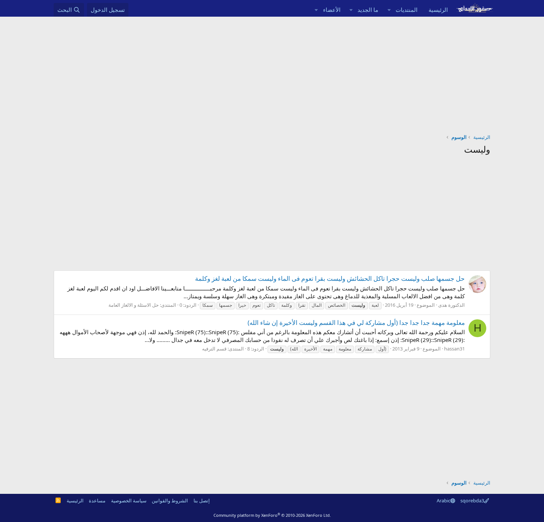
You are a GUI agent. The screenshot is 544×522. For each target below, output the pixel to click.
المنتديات (406, 9)
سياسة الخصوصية (129, 500)
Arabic (443, 500)
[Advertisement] (272, 72)
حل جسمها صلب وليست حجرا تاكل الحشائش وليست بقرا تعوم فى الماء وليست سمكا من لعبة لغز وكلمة (330, 278)
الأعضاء (331, 9)
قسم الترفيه (214, 348)
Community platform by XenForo (272, 515)
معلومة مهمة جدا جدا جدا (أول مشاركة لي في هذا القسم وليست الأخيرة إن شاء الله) (356, 322)
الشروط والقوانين (170, 500)
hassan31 (454, 348)
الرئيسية (438, 9)
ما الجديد (367, 9)
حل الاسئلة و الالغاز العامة (133, 305)
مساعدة (97, 500)
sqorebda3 (472, 500)
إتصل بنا (202, 500)
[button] (389, 10)
